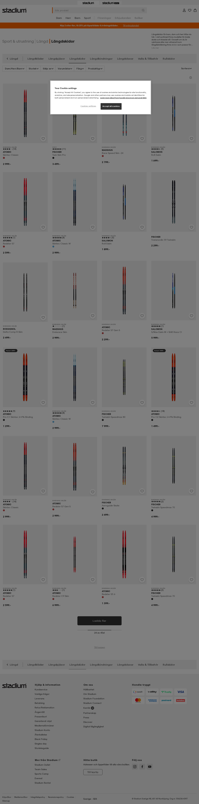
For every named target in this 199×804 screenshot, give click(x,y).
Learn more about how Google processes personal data (123, 98)
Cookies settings (88, 106)
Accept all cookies (111, 106)
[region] (100, 97)
